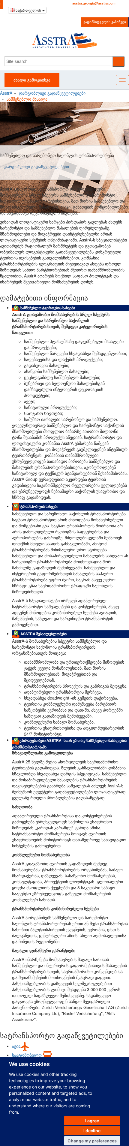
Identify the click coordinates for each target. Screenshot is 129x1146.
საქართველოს (28, 10)
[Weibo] (82, 10)
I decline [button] (91, 1130)
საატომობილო (27, 1055)
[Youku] (90, 10)
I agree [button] (92, 1120)
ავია (16, 1046)
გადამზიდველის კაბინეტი (104, 21)
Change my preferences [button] (92, 1140)
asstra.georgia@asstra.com (94, 3)
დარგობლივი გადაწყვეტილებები (36, 166)
